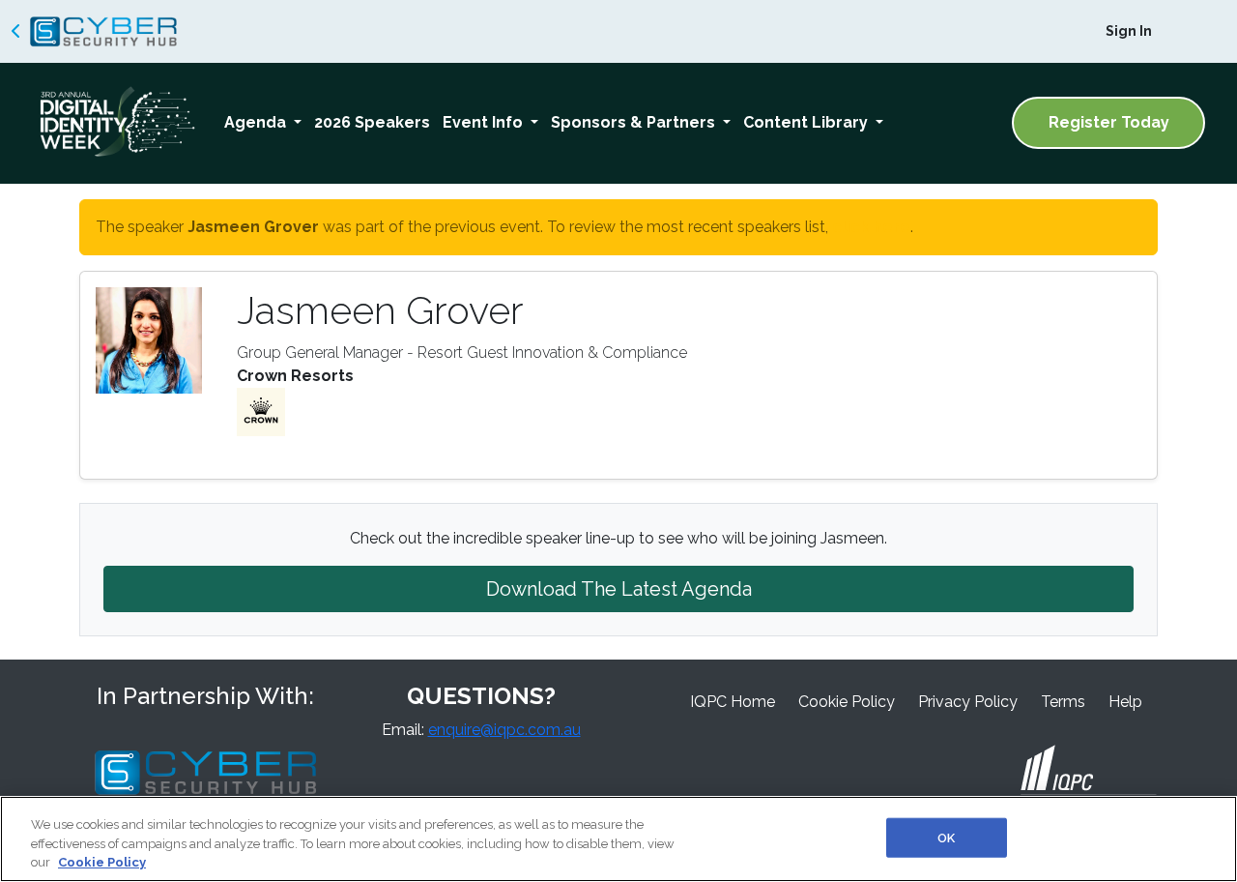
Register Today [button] (1109, 122)
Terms (1063, 701)
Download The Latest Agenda (619, 589)
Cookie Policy (846, 701)
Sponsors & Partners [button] (635, 122)
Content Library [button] (807, 122)
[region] (618, 839)
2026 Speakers (372, 122)
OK (946, 837)
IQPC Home (732, 701)
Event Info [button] (485, 122)
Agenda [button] (257, 122)
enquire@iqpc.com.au (504, 729)
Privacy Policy (968, 701)
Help (1125, 701)
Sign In (1129, 31)
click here (871, 227)
